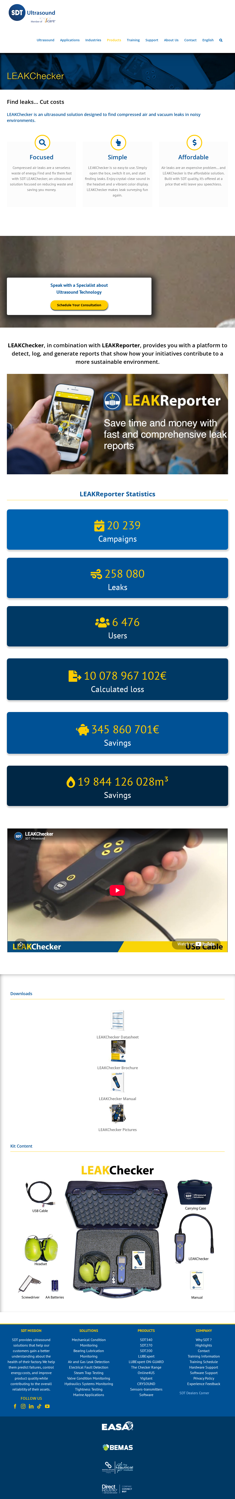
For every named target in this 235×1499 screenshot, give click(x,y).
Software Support (204, 1372)
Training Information (204, 1356)
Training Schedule (204, 1361)
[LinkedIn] (31, 1406)
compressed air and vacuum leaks (150, 114)
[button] (220, 40)
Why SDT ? (204, 1339)
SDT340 (146, 1339)
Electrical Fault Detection (88, 1367)
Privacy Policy (203, 1378)
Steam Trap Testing (89, 1372)
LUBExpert (146, 1356)
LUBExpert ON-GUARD (146, 1361)
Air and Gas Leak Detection (88, 1361)
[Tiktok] (39, 1406)
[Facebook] (15, 1406)
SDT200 (146, 1350)
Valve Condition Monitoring (88, 1378)
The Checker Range (146, 1367)
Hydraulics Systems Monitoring (88, 1383)
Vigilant (146, 1378)
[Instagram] (23, 1406)
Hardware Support (203, 1367)
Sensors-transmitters (146, 1389)
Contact (204, 1350)
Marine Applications (88, 1394)
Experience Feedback (203, 1383)
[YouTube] (47, 1406)
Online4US (146, 1372)
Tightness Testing (89, 1389)
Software (146, 1394)
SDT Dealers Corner (194, 1393)
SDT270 (146, 1345)
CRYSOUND (146, 1383)
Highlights (204, 1345)
